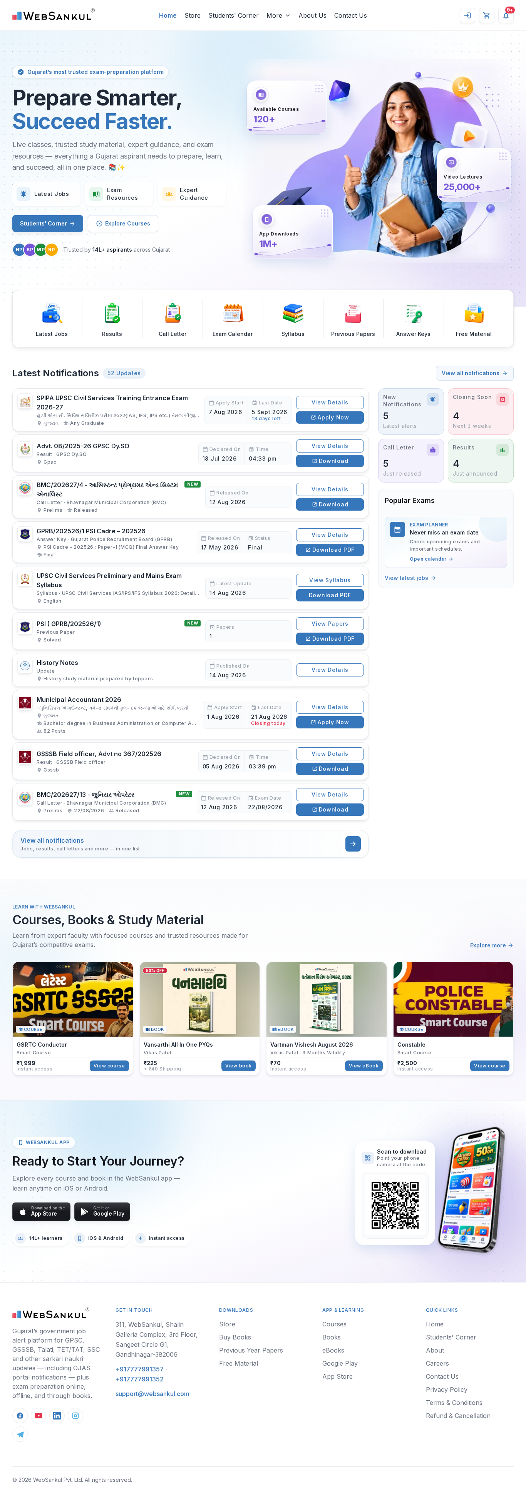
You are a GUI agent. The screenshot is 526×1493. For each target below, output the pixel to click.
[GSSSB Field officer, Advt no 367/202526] (191, 761)
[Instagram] (75, 1415)
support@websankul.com (152, 1394)
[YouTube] (38, 1415)
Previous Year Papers (251, 1350)
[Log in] (467, 15)
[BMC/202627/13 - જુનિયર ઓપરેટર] (191, 801)
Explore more (488, 945)
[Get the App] (470, 1189)
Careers (437, 1363)
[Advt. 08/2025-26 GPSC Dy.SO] (191, 453)
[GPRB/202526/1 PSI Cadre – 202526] (191, 542)
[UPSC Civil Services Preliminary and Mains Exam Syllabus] (191, 587)
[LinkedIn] (57, 1415)
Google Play (340, 1363)
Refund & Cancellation (458, 1416)
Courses (334, 1324)
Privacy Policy (446, 1389)
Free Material (238, 1363)
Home (435, 1324)
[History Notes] (191, 669)
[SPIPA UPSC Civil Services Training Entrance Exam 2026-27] (191, 410)
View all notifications (470, 373)
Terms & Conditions (454, 1402)
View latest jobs (406, 577)
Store (227, 1324)
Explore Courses (127, 223)
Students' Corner (43, 223)
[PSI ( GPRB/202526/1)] (191, 631)
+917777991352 (140, 1379)
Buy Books (235, 1337)
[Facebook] (20, 1415)
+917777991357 (140, 1369)
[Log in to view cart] (486, 15)
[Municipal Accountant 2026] (191, 714)
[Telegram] (20, 1434)
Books (331, 1337)
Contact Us (442, 1376)
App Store (337, 1376)
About (435, 1350)
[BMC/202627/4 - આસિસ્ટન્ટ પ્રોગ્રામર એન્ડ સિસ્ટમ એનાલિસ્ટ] (191, 497)
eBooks (333, 1350)
